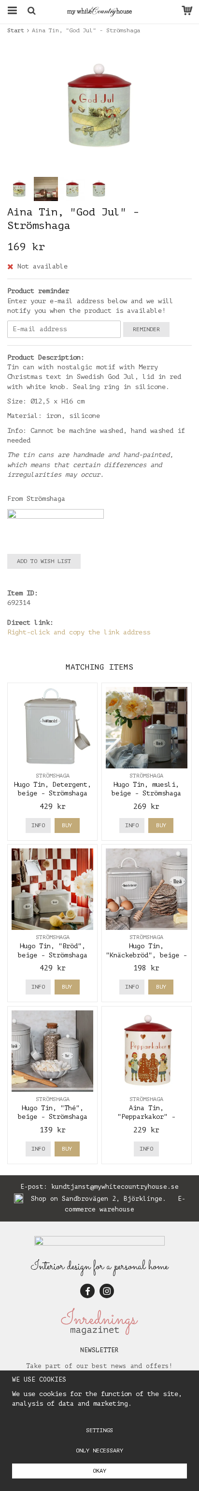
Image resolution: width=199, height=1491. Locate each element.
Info (38, 825)
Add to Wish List (44, 561)
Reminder (146, 329)
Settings (99, 1430)
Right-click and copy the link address (78, 632)
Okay (99, 1470)
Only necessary (99, 1450)
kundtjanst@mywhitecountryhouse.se (115, 1186)
